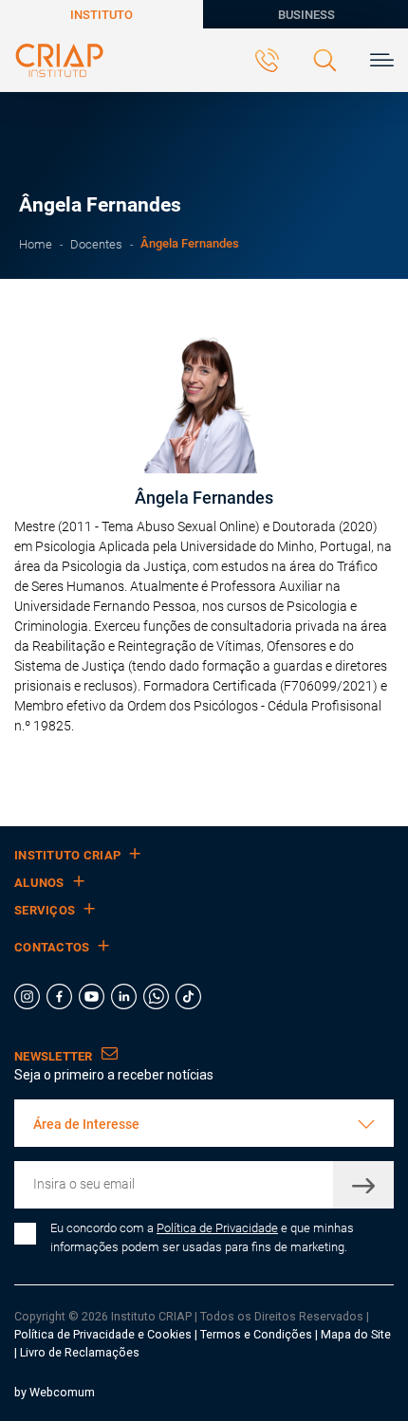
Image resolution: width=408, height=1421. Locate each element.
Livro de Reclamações (79, 1352)
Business (306, 15)
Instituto (101, 15)
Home (35, 244)
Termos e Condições (256, 1334)
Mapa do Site (356, 1334)
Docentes (96, 244)
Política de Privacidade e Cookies (103, 1334)
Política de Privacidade (217, 1228)
